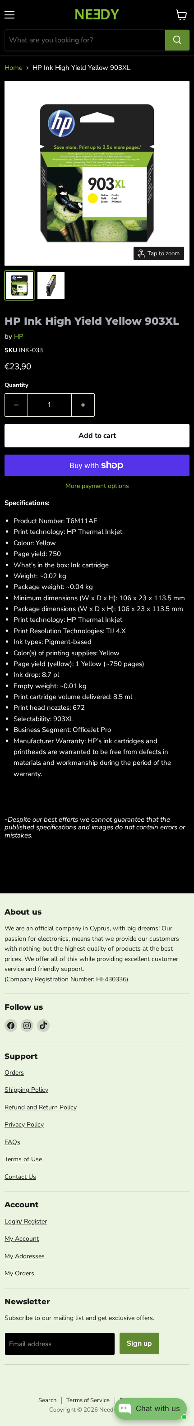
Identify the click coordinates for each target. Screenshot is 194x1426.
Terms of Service (88, 1400)
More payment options (97, 486)
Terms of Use (23, 1159)
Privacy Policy (24, 1124)
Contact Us (20, 1177)
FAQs (12, 1142)
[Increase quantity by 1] (83, 405)
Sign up (139, 1343)
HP (18, 336)
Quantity (16, 385)
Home (14, 68)
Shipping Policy (26, 1090)
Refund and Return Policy (41, 1107)
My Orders (19, 1273)
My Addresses (25, 1256)
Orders (14, 1072)
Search (47, 1400)
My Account (22, 1238)
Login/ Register (26, 1221)
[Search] (177, 40)
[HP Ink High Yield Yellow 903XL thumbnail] (19, 285)
